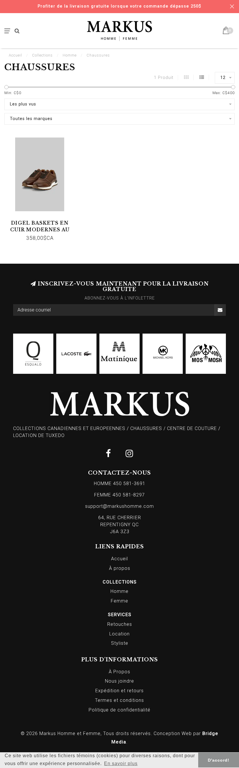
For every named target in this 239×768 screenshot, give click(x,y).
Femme (119, 601)
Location (119, 634)
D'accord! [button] (218, 760)
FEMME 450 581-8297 (119, 495)
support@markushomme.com (119, 506)
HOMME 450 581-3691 (119, 483)
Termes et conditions (119, 700)
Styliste (119, 643)
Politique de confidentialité (119, 710)
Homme (119, 591)
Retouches (119, 624)
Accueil (15, 55)
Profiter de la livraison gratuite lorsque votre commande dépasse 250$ (119, 6)
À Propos (119, 671)
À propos (119, 568)
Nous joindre (119, 681)
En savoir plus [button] (121, 763)
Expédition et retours (119, 690)
